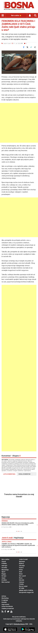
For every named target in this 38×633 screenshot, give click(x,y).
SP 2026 (21, 588)
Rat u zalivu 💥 (16, 15)
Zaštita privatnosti (8, 608)
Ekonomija (5, 570)
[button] (34, 52)
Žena (20, 578)
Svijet (3, 578)
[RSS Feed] (2, 611)
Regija (4, 574)
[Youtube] (11, 611)
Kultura (21, 563)
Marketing (5, 598)
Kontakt (4, 602)
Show (21, 574)
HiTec (21, 570)
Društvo (4, 580)
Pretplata (5, 600)
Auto (20, 572)
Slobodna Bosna (19, 624)
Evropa (4, 576)
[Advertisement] (19, 123)
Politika (4, 563)
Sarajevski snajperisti (26, 592)
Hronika (4, 567)
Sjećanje (22, 561)
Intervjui (4, 565)
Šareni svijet (23, 586)
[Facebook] (5, 611)
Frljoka (21, 584)
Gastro (21, 567)
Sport (3, 572)
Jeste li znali (23, 559)
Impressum (5, 604)
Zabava (21, 582)
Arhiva (4, 596)
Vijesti (4, 561)
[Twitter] (8, 611)
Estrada (21, 580)
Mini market (6, 582)
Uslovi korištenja (7, 606)
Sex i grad (22, 576)
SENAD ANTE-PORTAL (26, 590)
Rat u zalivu (5, 559)
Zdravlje (22, 565)
